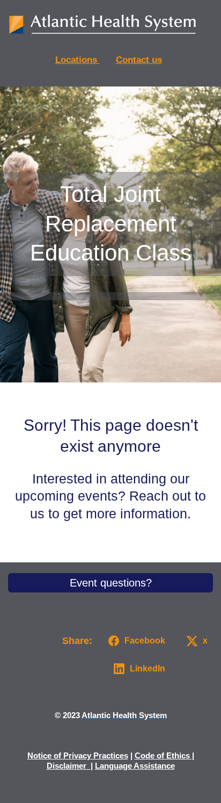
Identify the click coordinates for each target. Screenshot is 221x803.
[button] (135, 641)
